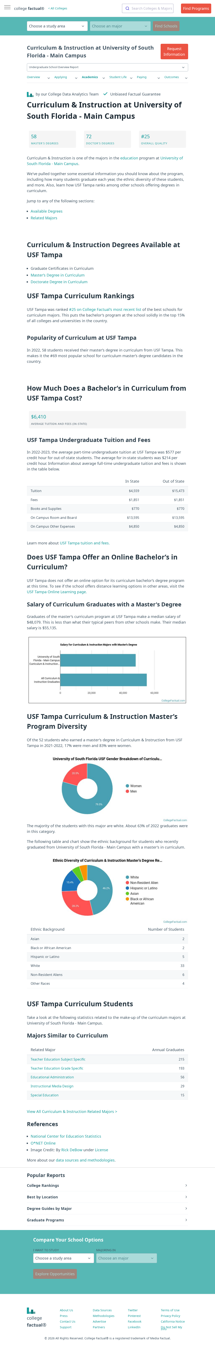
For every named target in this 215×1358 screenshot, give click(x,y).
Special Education (45, 1095)
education (129, 157)
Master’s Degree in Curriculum (58, 275)
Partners (99, 1327)
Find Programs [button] (196, 8)
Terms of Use (170, 1310)
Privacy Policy (170, 1316)
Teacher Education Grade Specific (57, 1068)
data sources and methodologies (85, 1160)
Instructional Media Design (52, 1086)
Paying (142, 77)
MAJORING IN (106, 1250)
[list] (39, 77)
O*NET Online (43, 1143)
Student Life (118, 77)
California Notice (173, 1321)
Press (64, 1316)
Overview (33, 77)
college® (36, 1321)
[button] (174, 51)
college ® (29, 8)
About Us (66, 1310)
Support (65, 1327)
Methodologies (103, 1316)
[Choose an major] (120, 26)
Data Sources (102, 1310)
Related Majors (44, 217)
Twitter (133, 1310)
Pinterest (134, 1316)
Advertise (99, 1321)
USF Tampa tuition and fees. (85, 542)
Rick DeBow (71, 1149)
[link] (39, 77)
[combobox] (147, 8)
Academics (90, 77)
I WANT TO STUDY (46, 1250)
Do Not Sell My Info (171, 1328)
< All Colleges (57, 8)
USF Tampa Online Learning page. (57, 591)
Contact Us (67, 1321)
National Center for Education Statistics (66, 1136)
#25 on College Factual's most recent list (105, 309)
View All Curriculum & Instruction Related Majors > (72, 1111)
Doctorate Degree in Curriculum (59, 281)
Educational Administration (52, 1077)
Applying (60, 77)
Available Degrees (47, 211)
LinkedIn (134, 1327)
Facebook (135, 1321)
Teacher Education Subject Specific (58, 1059)
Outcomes (171, 77)
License (101, 1149)
